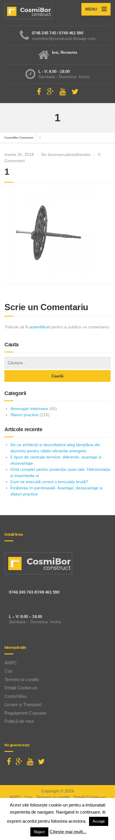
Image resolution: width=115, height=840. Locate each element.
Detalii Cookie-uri (20, 687)
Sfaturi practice (24, 414)
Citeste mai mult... (68, 831)
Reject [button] (39, 832)
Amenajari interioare (29, 408)
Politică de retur (19, 721)
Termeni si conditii (21, 679)
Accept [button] (99, 821)
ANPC (10, 662)
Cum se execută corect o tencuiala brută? (49, 481)
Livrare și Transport (23, 704)
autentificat (39, 327)
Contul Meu (15, 696)
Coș (8, 670)
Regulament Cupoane (25, 712)
